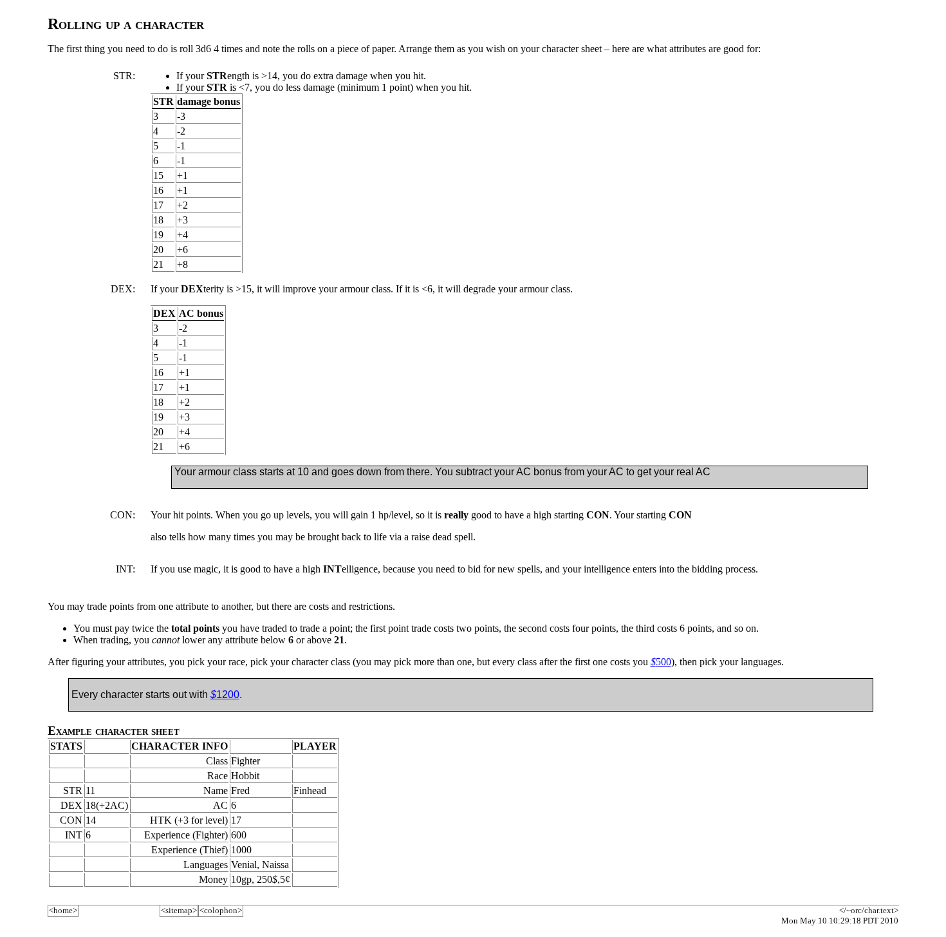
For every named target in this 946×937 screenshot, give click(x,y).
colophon (220, 910)
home (63, 910)
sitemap (178, 910)
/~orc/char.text (869, 910)
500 (661, 661)
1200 (224, 694)
